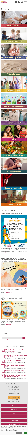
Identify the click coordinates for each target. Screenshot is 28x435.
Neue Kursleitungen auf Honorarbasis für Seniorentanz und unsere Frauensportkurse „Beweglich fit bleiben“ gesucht (13, 260)
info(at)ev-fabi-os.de (14, 392)
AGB (14, 413)
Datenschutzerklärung (14, 420)
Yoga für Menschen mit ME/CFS (13, 361)
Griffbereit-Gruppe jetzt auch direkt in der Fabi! (13, 298)
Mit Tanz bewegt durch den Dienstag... (15, 370)
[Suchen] (23, 338)
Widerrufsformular (14, 397)
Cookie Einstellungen (14, 424)
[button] (19, 2)
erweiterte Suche (6, 340)
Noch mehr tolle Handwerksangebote (11, 214)
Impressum (14, 409)
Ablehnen (19, 433)
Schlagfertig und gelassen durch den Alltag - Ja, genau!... (14, 350)
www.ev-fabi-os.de (14, 393)
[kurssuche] (22, 2)
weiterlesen (7, 253)
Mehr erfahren (4, 433)
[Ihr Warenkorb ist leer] (16, 2)
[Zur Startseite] (6, 2)
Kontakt (14, 406)
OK (25, 433)
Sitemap (14, 417)
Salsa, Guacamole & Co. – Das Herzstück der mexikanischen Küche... (15, 375)
